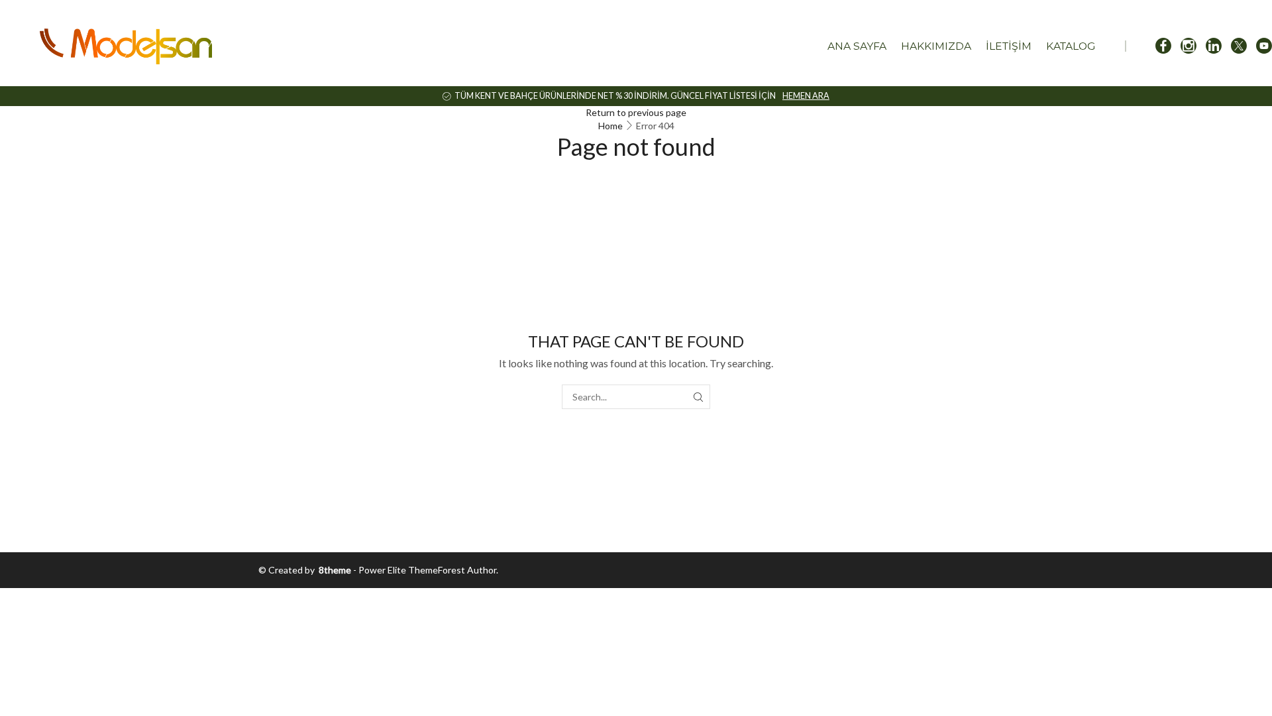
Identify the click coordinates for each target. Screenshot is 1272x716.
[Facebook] (1163, 47)
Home (610, 125)
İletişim (1009, 46)
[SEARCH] (698, 397)
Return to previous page (636, 112)
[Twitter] (1239, 47)
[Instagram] (1188, 47)
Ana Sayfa (856, 46)
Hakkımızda (936, 46)
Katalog (1070, 46)
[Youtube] (1264, 47)
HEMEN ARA (805, 96)
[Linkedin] (1214, 47)
